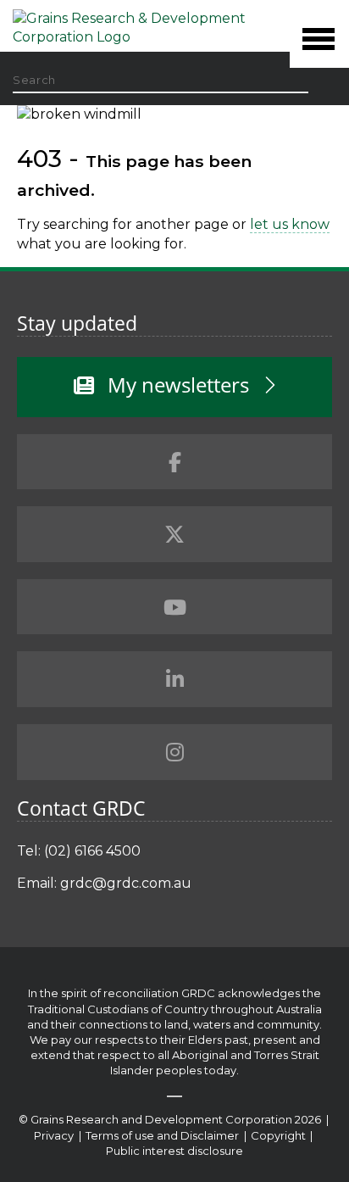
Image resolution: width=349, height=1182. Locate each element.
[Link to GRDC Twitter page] (174, 534)
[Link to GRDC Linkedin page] (174, 679)
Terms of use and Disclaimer (162, 1135)
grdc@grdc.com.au (125, 883)
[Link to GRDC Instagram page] (174, 752)
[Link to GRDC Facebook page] (174, 462)
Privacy (55, 1135)
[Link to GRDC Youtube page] (174, 607)
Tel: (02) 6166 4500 (79, 851)
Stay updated (77, 323)
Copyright (279, 1135)
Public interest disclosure (174, 1150)
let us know (290, 224)
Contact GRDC (81, 808)
